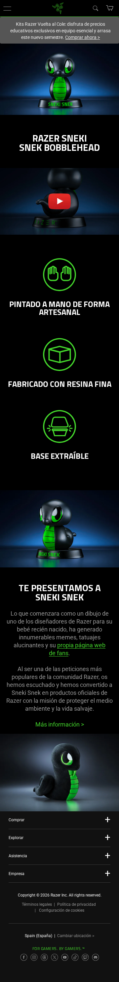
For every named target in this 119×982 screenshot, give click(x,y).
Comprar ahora (82, 37)
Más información (59, 724)
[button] (7, 8)
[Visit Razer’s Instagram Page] (34, 957)
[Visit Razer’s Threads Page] (44, 957)
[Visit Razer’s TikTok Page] (75, 957)
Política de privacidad (76, 904)
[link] (58, 8)
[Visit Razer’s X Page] (54, 957)
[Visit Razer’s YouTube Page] (64, 957)
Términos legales (37, 904)
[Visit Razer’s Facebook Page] (23, 957)
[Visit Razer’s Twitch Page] (85, 957)
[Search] (95, 8)
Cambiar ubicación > (75, 935)
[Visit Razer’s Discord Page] (95, 957)
